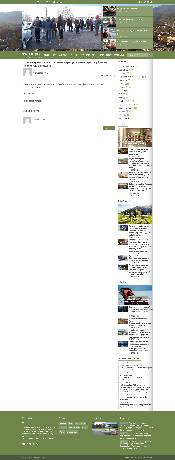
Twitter (145, 2)
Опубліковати (109, 128)
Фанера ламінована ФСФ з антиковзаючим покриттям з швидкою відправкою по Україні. (136, 368)
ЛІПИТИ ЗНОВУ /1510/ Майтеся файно (131, 20)
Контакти (150, 458)
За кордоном (74, 428)
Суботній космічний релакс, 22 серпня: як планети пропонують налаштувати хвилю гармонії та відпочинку (140, 188)
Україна (74, 55)
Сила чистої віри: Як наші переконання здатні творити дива (139, 152)
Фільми (122, 87)
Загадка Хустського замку (127, 9)
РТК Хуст (123, 80)
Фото (102, 55)
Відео (82, 55)
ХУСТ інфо (31, 55)
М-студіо (122, 73)
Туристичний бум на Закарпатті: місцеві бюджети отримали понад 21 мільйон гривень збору (135, 218)
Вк (24, 444)
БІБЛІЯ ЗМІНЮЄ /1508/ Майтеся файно (131, 42)
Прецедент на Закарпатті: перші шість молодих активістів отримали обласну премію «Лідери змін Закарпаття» (140, 230)
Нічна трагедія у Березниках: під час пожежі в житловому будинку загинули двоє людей (136, 436)
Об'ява (95, 55)
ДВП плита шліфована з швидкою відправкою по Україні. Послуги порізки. (134, 377)
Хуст (54, 55)
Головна (46, 55)
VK (138, 2)
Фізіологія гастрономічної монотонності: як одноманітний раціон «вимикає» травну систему (135, 141)
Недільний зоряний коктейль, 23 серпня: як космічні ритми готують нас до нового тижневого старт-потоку (140, 163)
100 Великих (119, 55)
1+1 (120, 98)
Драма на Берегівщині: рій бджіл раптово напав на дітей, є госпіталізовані (140, 258)
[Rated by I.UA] (27, 425)
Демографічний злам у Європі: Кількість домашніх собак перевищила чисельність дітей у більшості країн (135, 299)
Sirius (121, 115)
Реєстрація (67, 2)
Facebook (141, 2)
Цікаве (109, 55)
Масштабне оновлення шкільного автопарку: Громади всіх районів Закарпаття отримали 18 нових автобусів (139, 269)
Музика (122, 111)
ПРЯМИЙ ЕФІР (125, 104)
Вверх (127, 458)
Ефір (88, 55)
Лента (151, 2)
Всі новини (141, 458)
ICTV (121, 84)
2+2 (120, 94)
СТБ (120, 91)
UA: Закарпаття (125, 66)
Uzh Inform (123, 70)
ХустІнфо (123, 118)
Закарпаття (63, 55)
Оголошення (72, 432)
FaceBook (27, 444)
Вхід (56, 2)
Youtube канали (125, 108)
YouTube (148, 2)
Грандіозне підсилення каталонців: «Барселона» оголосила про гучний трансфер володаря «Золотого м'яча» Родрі (139, 346)
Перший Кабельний (38, 88)
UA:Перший (124, 101)
